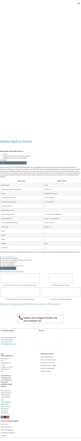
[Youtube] (8, 417)
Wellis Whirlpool (6, 427)
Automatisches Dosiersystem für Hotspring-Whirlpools (20, 285)
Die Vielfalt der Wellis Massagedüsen (61, 299)
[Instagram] (5, 417)
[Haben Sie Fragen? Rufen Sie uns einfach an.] (21, 318)
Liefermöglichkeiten (47, 357)
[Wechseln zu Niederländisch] (73, 3)
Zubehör (3, 435)
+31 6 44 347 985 (6, 342)
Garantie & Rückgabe (47, 368)
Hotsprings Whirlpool (8, 433)
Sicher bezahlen (45, 371)
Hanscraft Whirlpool (7, 430)
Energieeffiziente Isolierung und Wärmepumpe (20, 299)
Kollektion (4, 424)
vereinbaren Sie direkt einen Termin (6, 404)
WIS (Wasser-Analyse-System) (61, 285)
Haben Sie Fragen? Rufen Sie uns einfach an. (40, 319)
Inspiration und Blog (47, 363)
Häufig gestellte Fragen (48, 365)
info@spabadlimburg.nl (9, 344)
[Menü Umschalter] (79, 3)
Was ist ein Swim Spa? (47, 360)
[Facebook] (2, 417)
